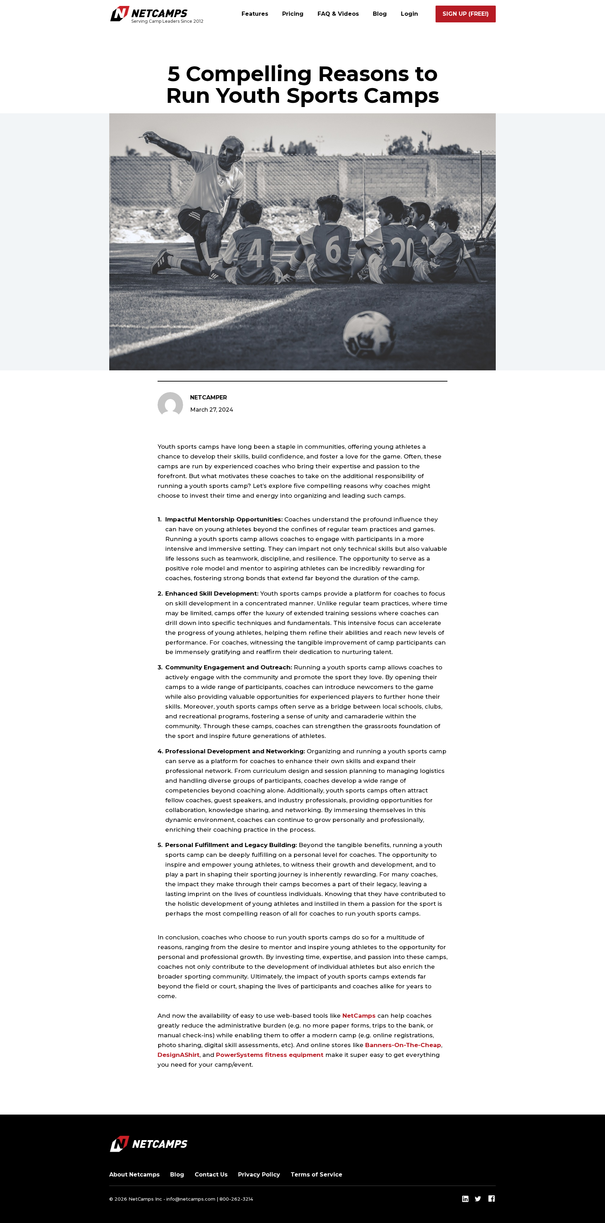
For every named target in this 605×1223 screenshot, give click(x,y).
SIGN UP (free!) (466, 13)
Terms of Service (316, 1174)
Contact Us (211, 1174)
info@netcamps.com (190, 1199)
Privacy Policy (259, 1174)
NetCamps (359, 1015)
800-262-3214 (236, 1199)
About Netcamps (134, 1174)
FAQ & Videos (338, 13)
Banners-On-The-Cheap (403, 1044)
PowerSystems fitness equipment (270, 1054)
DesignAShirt (179, 1054)
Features (255, 13)
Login (409, 13)
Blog (380, 13)
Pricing (293, 13)
